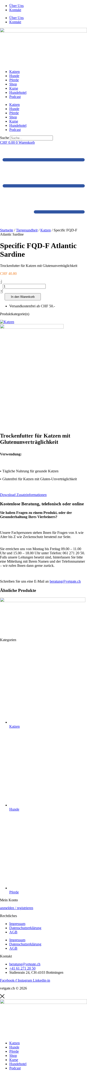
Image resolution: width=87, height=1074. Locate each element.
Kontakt (15, 10)
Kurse (13, 88)
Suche (4, 138)
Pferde (14, 80)
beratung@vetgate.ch (65, 581)
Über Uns (16, 6)
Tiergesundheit (27, 230)
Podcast (15, 97)
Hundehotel (17, 92)
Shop (13, 84)
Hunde (14, 76)
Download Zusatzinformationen (23, 495)
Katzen (14, 72)
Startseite (6, 230)
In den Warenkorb (23, 297)
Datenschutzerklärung (25, 928)
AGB (13, 932)
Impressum (17, 924)
